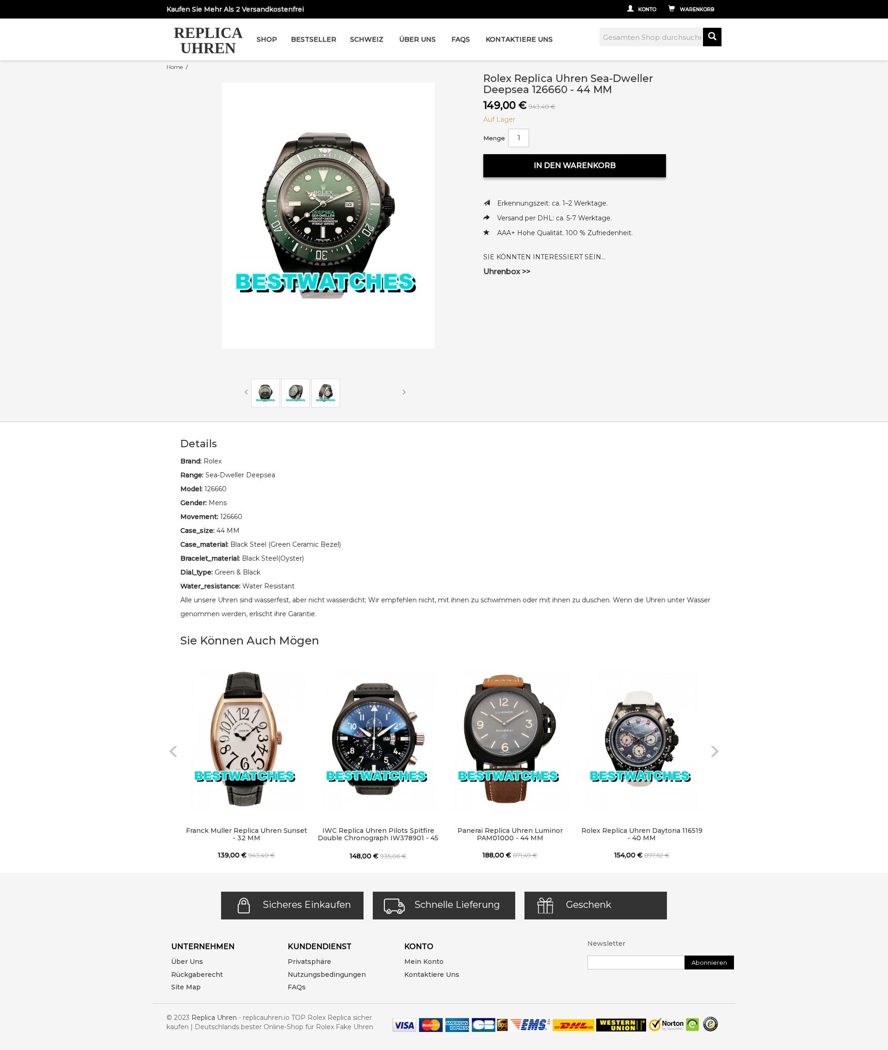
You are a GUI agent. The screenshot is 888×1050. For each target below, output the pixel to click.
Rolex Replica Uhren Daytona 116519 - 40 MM (641, 834)
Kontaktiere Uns (519, 39)
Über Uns (417, 39)
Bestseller (313, 39)
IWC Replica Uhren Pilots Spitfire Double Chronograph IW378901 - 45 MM (378, 835)
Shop (267, 39)
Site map (186, 987)
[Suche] (712, 37)
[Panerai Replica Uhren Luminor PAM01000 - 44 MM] (509, 739)
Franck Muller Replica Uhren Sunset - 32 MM (246, 834)
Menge (494, 138)
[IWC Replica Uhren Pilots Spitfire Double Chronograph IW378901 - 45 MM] (378, 739)
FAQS (460, 39)
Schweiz (366, 39)
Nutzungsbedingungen (327, 974)
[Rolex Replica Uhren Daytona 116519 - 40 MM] (641, 739)
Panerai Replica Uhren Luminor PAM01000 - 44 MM (510, 834)
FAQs (297, 987)
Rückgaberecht (197, 974)
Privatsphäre (309, 961)
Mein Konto (424, 961)
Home (174, 66)
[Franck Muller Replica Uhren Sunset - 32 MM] (246, 739)
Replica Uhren (214, 1017)
